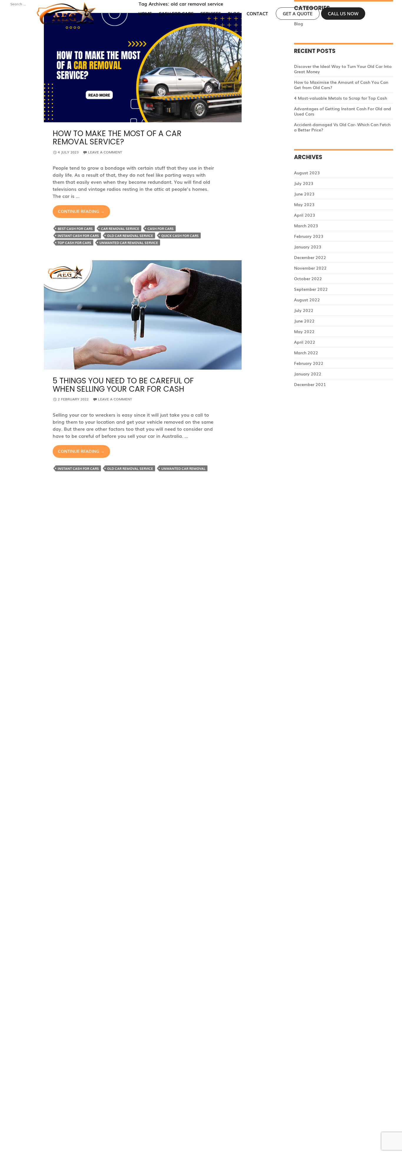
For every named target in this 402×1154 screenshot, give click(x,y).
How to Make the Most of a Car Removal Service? (117, 137)
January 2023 (307, 247)
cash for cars (160, 228)
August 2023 (307, 173)
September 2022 (311, 289)
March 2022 (306, 352)
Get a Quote (298, 13)
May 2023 (304, 204)
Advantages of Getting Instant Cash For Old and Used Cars (342, 111)
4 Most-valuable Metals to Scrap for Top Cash (340, 98)
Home (145, 13)
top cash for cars (74, 242)
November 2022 (310, 268)
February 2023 (308, 236)
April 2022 (304, 342)
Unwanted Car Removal (183, 468)
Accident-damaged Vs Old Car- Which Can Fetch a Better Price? (342, 127)
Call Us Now (343, 13)
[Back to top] (391, 1143)
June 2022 (304, 321)
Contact (257, 13)
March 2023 (306, 225)
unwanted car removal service (128, 242)
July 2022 (303, 310)
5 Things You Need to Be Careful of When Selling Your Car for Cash (123, 384)
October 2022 (308, 278)
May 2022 (304, 331)
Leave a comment (105, 152)
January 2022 (307, 374)
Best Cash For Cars (75, 228)
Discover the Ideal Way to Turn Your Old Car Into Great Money (343, 68)
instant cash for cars (78, 235)
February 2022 (308, 363)
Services (210, 13)
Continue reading (84, 213)
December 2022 (310, 257)
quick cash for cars (180, 235)
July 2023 (303, 183)
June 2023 (304, 194)
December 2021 (310, 384)
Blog (234, 13)
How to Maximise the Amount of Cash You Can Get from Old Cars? (341, 84)
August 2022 (307, 300)
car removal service (120, 228)
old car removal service (130, 235)
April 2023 (304, 215)
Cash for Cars (176, 13)
